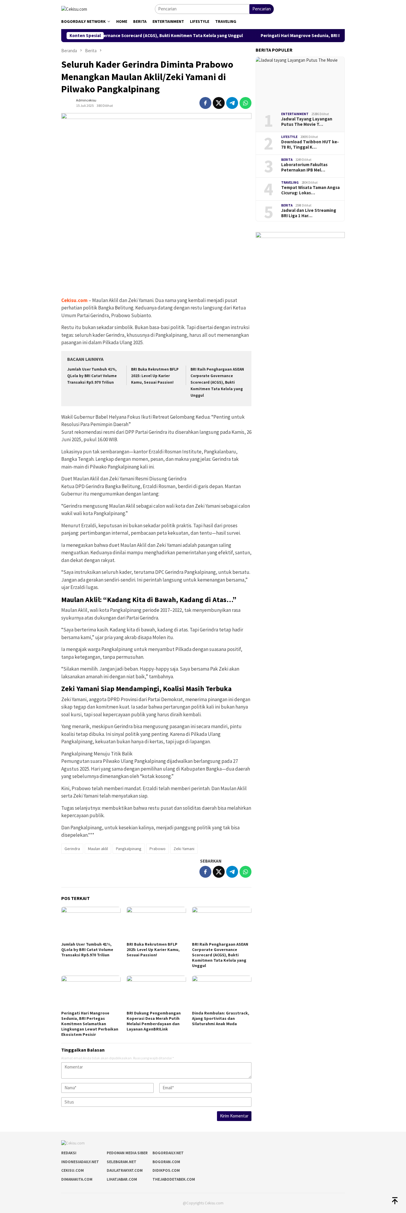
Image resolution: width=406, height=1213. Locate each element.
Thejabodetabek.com (173, 1179)
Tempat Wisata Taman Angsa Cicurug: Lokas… (310, 190)
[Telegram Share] (232, 103)
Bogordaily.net (168, 1152)
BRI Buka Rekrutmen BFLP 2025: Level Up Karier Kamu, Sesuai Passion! (155, 376)
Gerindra (72, 848)
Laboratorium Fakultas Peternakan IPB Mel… (304, 167)
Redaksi (68, 1152)
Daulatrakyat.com (125, 1170)
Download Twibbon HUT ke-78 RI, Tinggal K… (310, 144)
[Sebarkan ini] (205, 103)
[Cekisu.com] (74, 8)
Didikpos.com (166, 1170)
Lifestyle (289, 137)
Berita (286, 160)
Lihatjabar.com (122, 1179)
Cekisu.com (74, 300)
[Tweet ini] (219, 103)
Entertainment (295, 114)
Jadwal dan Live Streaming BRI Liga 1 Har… (308, 213)
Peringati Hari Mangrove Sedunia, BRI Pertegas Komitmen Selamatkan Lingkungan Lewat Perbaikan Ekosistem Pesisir (89, 1023)
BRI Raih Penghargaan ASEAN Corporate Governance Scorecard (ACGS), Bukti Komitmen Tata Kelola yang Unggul (217, 382)
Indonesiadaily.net (80, 1161)
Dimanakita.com (76, 1179)
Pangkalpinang (128, 848)
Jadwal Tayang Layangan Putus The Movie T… (306, 121)
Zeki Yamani (184, 848)
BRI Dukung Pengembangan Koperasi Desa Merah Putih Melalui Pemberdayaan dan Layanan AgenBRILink (154, 1021)
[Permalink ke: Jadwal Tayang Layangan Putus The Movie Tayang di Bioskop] (300, 82)
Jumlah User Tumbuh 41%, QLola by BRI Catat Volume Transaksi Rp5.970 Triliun (92, 376)
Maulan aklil (98, 848)
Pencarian (261, 9)
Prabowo (158, 848)
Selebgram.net (121, 1161)
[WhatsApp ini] (245, 103)
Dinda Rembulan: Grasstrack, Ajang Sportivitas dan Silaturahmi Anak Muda (220, 1018)
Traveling (290, 182)
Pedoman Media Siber (127, 1152)
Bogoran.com (166, 1161)
